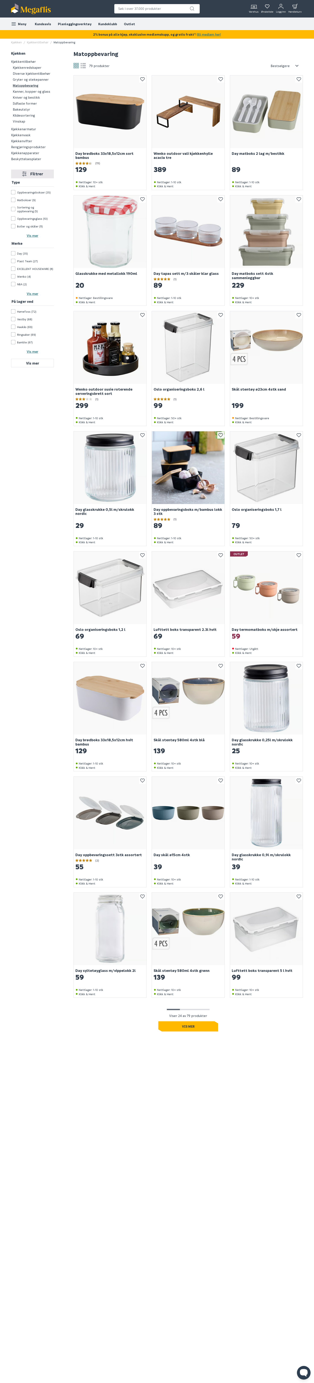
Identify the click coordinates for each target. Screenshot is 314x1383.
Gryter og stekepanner (31, 79)
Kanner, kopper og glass (31, 91)
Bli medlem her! (209, 34)
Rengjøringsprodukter (28, 147)
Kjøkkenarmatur (23, 129)
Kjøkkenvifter (21, 141)
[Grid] (76, 65)
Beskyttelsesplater (26, 159)
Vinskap (19, 121)
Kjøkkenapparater (25, 153)
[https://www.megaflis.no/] (31, 8)
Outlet (129, 24)
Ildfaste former (25, 103)
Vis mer (32, 235)
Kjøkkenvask (21, 135)
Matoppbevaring (25, 85)
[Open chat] (304, 1373)
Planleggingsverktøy (74, 24)
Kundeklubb (107, 24)
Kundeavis (43, 24)
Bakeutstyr (21, 109)
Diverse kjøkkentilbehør (31, 73)
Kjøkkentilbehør (37, 42)
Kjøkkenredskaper (27, 67)
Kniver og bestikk (26, 97)
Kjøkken (16, 42)
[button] (192, 8)
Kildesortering (24, 115)
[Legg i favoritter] (142, 79)
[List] (83, 65)
